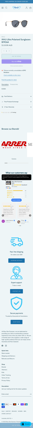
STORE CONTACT (6, 413)
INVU (3, 37)
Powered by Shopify (21, 421)
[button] (3, 215)
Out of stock (16, 425)
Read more (5, 215)
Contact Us (17, 291)
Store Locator (6, 353)
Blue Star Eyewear (11, 421)
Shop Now (16, 322)
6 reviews (8, 222)
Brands (4, 367)
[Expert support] (16, 272)
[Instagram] (6, 345)
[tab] (6, 84)
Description (5, 84)
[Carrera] (14, 145)
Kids (3, 372)
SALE (3, 411)
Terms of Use (6, 378)
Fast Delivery (8, 96)
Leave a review (16, 200)
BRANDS (14, 411)
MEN (25, 411)
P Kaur (22, 220)
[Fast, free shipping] (16, 242)
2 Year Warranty (9, 107)
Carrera (14, 159)
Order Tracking (6, 375)
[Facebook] (2, 345)
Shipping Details (16, 260)
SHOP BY (8, 411)
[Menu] (2, 8)
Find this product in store (9, 80)
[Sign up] (30, 394)
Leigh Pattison (9, 220)
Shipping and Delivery (8, 356)
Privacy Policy (6, 380)
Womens (4, 370)
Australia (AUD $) (6, 418)
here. (3, 178)
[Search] (6, 8)
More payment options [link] (16, 66)
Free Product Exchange (11, 102)
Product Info (14, 84)
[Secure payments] (16, 303)
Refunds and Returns (8, 359)
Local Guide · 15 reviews (24, 222)
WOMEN (20, 411)
